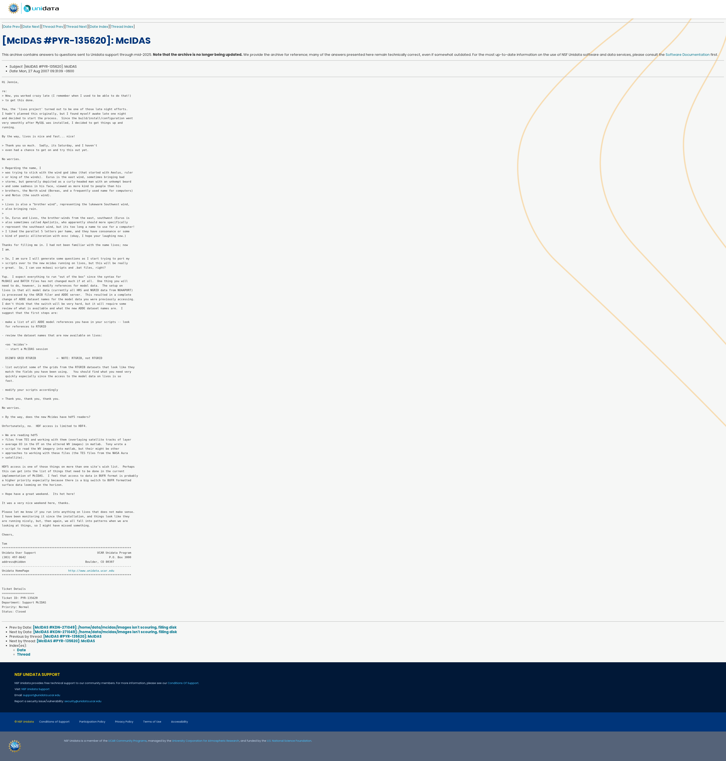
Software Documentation (688, 54)
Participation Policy (92, 722)
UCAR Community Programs (127, 741)
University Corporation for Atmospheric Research (205, 741)
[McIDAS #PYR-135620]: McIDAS (72, 636)
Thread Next (76, 26)
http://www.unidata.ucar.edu (91, 570)
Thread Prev (53, 26)
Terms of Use (152, 722)
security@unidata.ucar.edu (82, 701)
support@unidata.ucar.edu (41, 695)
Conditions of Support (54, 722)
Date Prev (11, 26)
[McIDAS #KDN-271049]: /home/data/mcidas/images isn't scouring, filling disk (105, 627)
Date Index (99, 26)
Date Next (31, 26)
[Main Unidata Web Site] (33, 13)
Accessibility (179, 722)
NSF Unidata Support (36, 689)
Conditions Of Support (183, 683)
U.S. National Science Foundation (289, 741)
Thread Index (122, 26)
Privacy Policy (124, 722)
